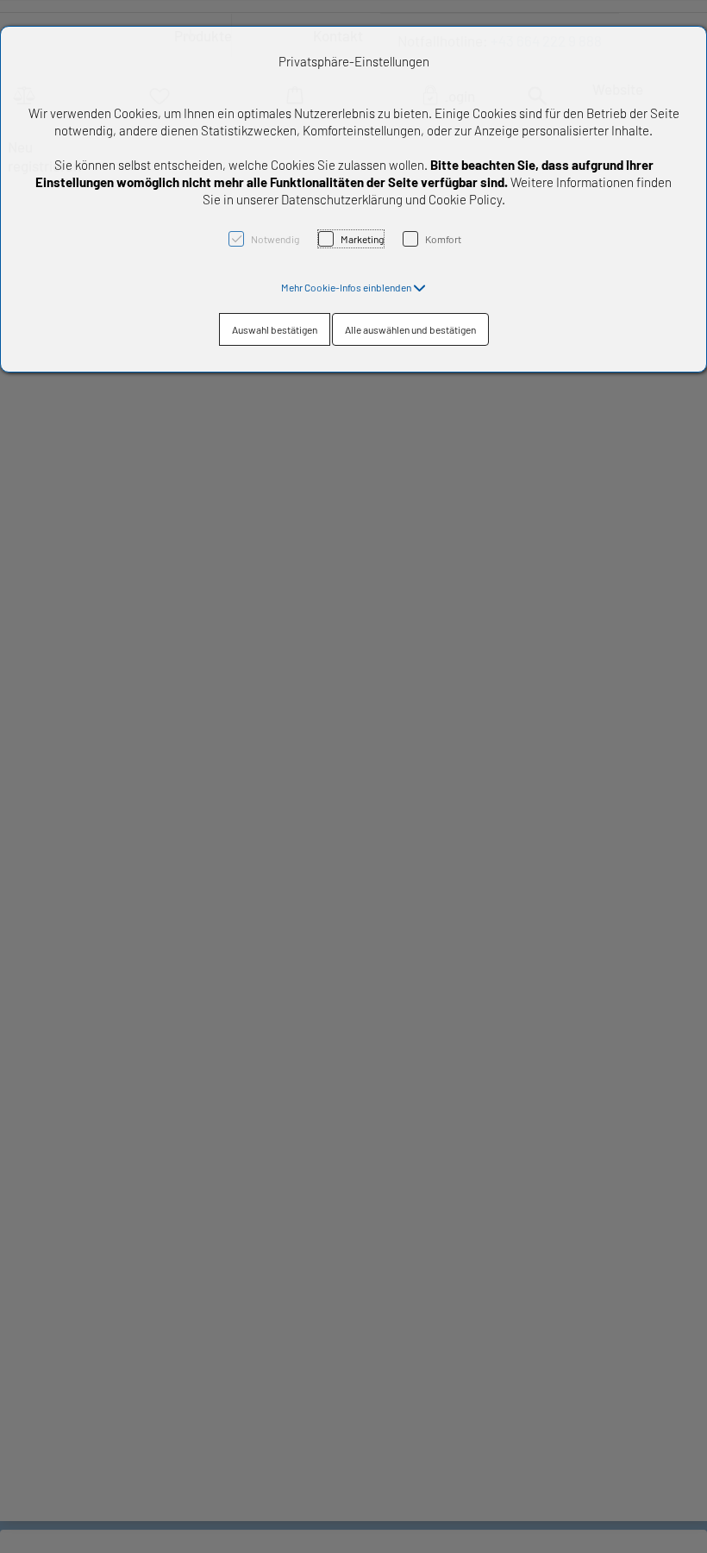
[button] (353, 287)
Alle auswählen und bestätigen (410, 329)
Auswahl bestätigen (274, 329)
